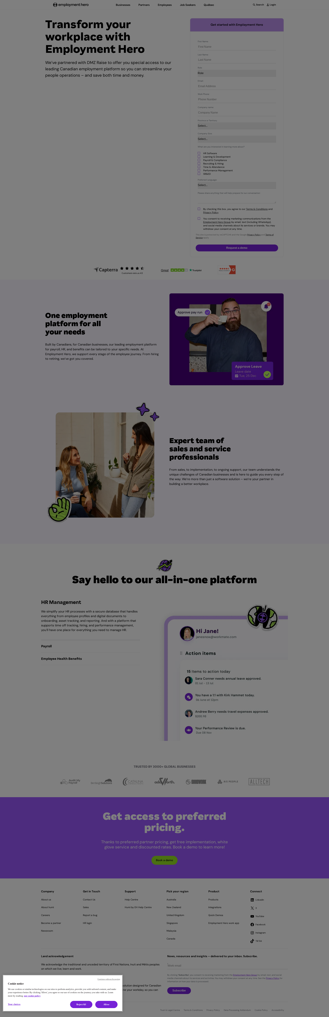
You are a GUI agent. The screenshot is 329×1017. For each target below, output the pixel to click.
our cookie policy (32, 996)
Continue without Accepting (109, 979)
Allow (106, 1004)
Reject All (81, 1004)
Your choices (14, 1004)
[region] (63, 993)
